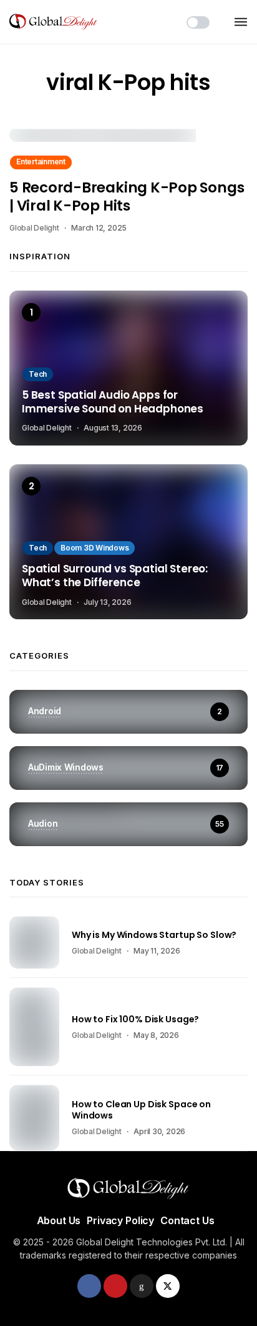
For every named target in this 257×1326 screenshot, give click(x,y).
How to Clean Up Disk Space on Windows (141, 1110)
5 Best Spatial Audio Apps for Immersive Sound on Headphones (112, 402)
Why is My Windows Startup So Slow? (154, 935)
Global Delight (34, 227)
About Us (59, 1220)
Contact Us (187, 1220)
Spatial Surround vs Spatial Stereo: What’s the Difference (115, 576)
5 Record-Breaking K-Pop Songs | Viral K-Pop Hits (126, 196)
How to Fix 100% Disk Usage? (135, 1019)
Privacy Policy (120, 1220)
